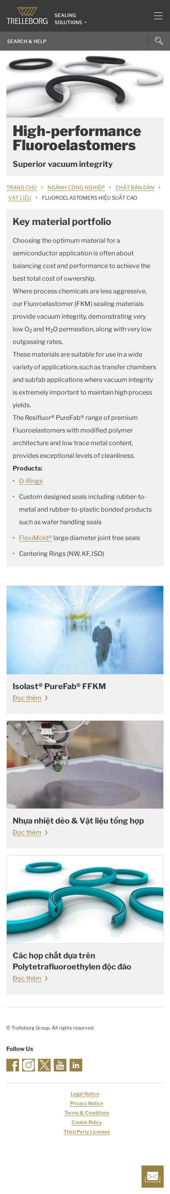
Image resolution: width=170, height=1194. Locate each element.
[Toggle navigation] (155, 16)
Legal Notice (85, 1094)
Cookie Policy (87, 1122)
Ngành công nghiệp (76, 187)
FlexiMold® (35, 538)
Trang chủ (21, 187)
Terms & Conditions (86, 1113)
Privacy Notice (86, 1103)
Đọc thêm (27, 698)
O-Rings (31, 481)
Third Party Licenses (87, 1132)
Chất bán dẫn (134, 187)
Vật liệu (19, 198)
